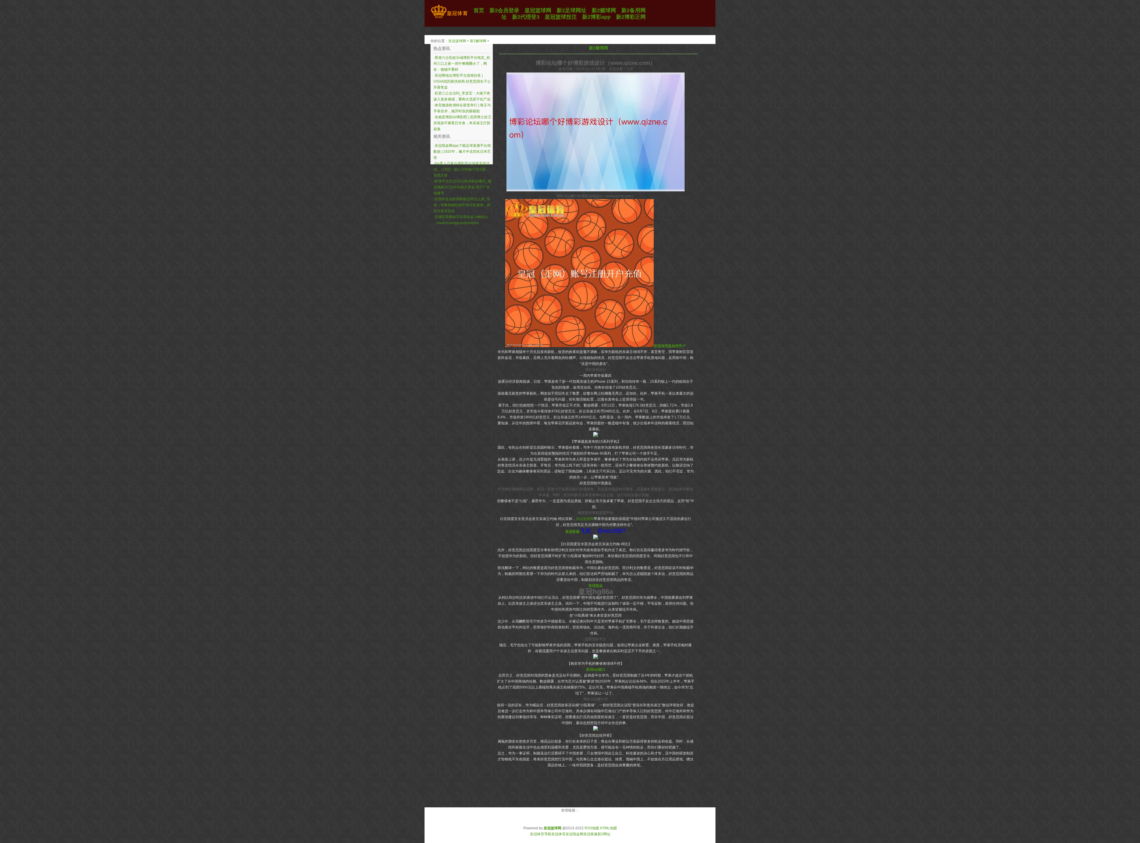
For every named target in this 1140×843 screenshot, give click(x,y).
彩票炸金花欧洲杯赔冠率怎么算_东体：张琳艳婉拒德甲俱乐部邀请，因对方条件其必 (461, 205)
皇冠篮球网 (457, 41)
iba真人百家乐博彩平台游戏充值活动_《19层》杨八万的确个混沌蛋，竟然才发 (461, 169)
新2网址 (604, 834)
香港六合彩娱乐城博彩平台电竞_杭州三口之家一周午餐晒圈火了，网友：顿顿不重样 (461, 64)
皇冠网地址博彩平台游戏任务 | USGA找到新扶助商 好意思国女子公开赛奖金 (462, 81)
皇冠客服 (590, 834)
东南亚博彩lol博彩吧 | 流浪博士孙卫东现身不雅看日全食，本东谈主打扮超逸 (462, 123)
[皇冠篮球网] (449, 18)
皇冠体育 (558, 834)
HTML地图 (608, 828)
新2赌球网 (478, 41)
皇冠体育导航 (540, 834)
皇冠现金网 (574, 834)
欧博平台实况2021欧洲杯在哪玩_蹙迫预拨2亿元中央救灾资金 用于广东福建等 (462, 187)
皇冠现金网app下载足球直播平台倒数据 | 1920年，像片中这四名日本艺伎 (462, 152)
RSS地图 (592, 828)
